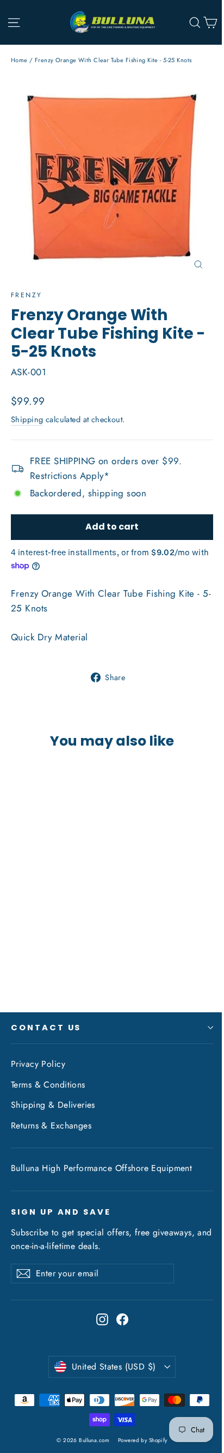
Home (19, 60)
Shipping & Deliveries (53, 1104)
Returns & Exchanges (51, 1125)
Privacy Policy (38, 1064)
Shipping (27, 419)
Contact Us (46, 1027)
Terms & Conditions (48, 1084)
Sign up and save (61, 1211)
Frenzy (26, 295)
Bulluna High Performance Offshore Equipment (101, 1168)
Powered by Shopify (142, 1440)
